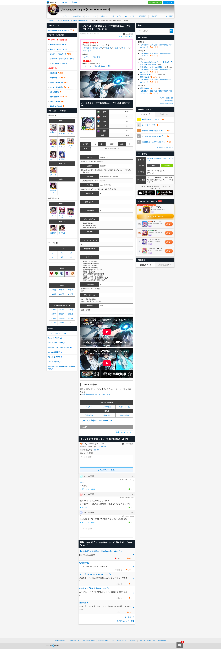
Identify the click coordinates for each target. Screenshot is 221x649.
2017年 (53, 323)
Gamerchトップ (60, 641)
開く (132, 476)
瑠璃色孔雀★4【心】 (152, 74)
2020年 (53, 318)
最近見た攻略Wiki (165, 265)
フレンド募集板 (55, 101)
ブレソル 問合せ (53, 362)
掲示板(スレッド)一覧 (125, 621)
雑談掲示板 (155, 16)
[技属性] (56, 273)
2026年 (53, 310)
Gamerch (51, 2)
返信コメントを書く (88, 489)
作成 (76, 2)
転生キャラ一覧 (124, 407)
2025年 (61, 310)
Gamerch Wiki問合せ (55, 338)
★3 (53, 257)
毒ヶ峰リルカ (100, 66)
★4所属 (70, 290)
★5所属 (61, 290)
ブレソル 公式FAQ (54, 357)
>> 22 (82, 482)
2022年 (61, 314)
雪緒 (109, 66)
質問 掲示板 (89, 415)
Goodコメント (165, 114)
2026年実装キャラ (78, 16)
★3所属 (53, 294)
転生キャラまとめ (91, 16)
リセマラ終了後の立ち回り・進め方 (62, 59)
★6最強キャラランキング (58, 44)
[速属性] (61, 273)
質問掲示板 (142, 16)
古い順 (96, 450)
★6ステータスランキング (58, 49)
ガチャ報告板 (54, 92)
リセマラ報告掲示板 (56, 87)
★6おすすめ (106, 407)
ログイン (169, 2)
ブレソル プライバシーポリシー (58, 347)
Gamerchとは (74, 641)
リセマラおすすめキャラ (58, 54)
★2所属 (61, 294)
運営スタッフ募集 (89, 641)
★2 (62, 257)
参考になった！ (125, 36)
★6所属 (53, 290)
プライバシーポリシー (147, 641)
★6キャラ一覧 (129, 16)
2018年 (70, 318)
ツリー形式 (103, 447)
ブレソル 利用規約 (54, 352)
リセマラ (89, 407)
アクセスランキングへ (165, 147)
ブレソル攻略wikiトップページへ (97, 420)
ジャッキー (88, 66)
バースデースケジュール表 (57, 333)
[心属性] (67, 273)
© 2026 (49, 646)
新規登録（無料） (155, 2)
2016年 (61, 323)
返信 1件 (84, 507)
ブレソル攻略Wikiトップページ (58, 30)
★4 (70, 253)
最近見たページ (145, 265)
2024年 (70, 310)
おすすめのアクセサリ (59, 63)
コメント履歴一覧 (166, 98)
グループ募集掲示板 (56, 82)
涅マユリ (107, 48)
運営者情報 (162, 641)
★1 (70, 257)
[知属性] (72, 273)
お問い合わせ (103, 641)
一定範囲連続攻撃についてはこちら (96, 394)
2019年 (61, 318)
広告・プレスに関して (118, 641)
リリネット (86, 51)
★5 (62, 253)
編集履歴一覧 (168, 101)
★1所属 (70, 294)
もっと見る (128, 617)
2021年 (70, 314)
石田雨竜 (96, 57)
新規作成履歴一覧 (166, 103)
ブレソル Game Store (55, 343)
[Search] (171, 31)
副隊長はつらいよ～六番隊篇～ (156, 67)
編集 (66, 2)
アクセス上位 (146, 114)
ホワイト (87, 57)
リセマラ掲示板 (168, 16)
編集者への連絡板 (56, 106)
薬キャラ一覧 (117, 16)
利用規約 (133, 641)
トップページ (65, 16)
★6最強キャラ (103, 16)
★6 (53, 253)
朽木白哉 (87, 48)
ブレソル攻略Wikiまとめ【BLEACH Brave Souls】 (86, 9)
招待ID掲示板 (124, 415)
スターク (125, 48)
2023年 (53, 314)
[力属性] (51, 273)
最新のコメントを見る (107, 470)
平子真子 (116, 48)
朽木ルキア (97, 48)
